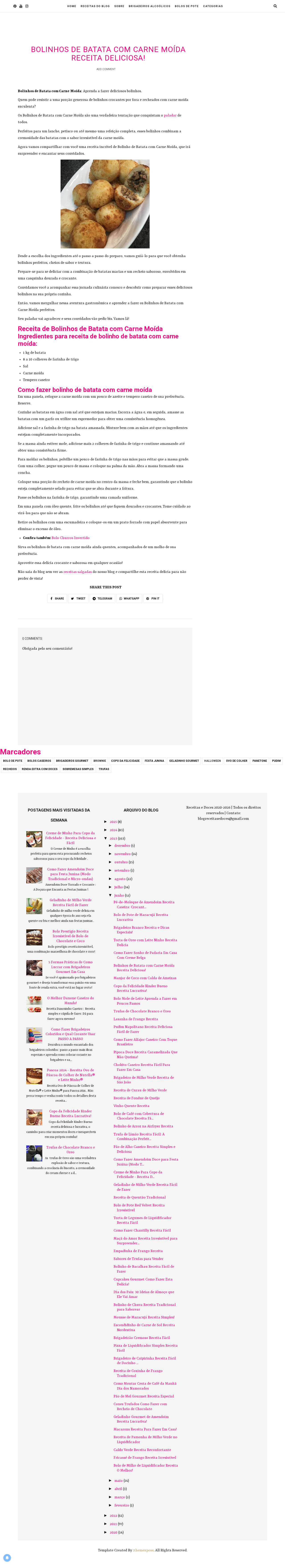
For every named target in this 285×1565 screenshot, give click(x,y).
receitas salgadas (77, 572)
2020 (114, 1533)
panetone (259, 760)
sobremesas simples (78, 769)
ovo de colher (236, 760)
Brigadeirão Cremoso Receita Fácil (142, 1338)
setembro (122, 871)
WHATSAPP (131, 598)
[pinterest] (14, 6)
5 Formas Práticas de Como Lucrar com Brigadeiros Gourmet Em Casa (71, 967)
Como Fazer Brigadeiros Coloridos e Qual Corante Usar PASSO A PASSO (70, 1034)
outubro (121, 862)
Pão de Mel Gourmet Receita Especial (144, 1396)
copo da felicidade (125, 760)
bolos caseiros (39, 760)
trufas (104, 769)
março (120, 1497)
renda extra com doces (39, 769)
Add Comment (106, 69)
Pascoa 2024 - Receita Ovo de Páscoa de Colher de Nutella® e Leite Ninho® (70, 1075)
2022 (114, 1516)
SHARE (59, 598)
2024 (114, 830)
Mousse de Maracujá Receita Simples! (144, 1317)
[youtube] (20, 6)
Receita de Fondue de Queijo (137, 1098)
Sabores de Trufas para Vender (138, 1259)
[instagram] (26, 6)
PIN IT (155, 598)
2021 (114, 1524)
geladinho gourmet (184, 760)
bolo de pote (12, 760)
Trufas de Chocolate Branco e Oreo (142, 1011)
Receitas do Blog (95, 6)
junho (119, 896)
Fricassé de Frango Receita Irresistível (145, 1458)
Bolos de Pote (187, 6)
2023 (114, 839)
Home (71, 6)
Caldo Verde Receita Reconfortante (142, 1450)
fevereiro (122, 1506)
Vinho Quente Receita (131, 1106)
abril (118, 1489)
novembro (123, 854)
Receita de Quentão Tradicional (140, 1198)
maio (119, 1481)
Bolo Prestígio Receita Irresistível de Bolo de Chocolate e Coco (71, 936)
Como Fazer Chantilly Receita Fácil (142, 1231)
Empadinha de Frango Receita (138, 1251)
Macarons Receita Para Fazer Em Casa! (145, 1430)
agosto (120, 879)
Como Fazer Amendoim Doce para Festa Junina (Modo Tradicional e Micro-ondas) (70, 874)
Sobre (119, 6)
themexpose (144, 1550)
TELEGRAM (105, 598)
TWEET (81, 598)
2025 (114, 822)
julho (119, 887)
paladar (170, 116)
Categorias (213, 6)
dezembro (122, 846)
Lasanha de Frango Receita (136, 1019)
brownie (100, 760)
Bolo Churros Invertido (71, 538)
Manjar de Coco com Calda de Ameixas (145, 978)
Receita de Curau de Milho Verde (140, 1090)
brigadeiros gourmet (72, 760)
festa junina (154, 760)
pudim (276, 760)
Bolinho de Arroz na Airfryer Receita (143, 1126)
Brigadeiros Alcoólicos (149, 6)
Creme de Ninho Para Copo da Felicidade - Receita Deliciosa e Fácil (70, 838)
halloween (212, 760)
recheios (10, 769)
